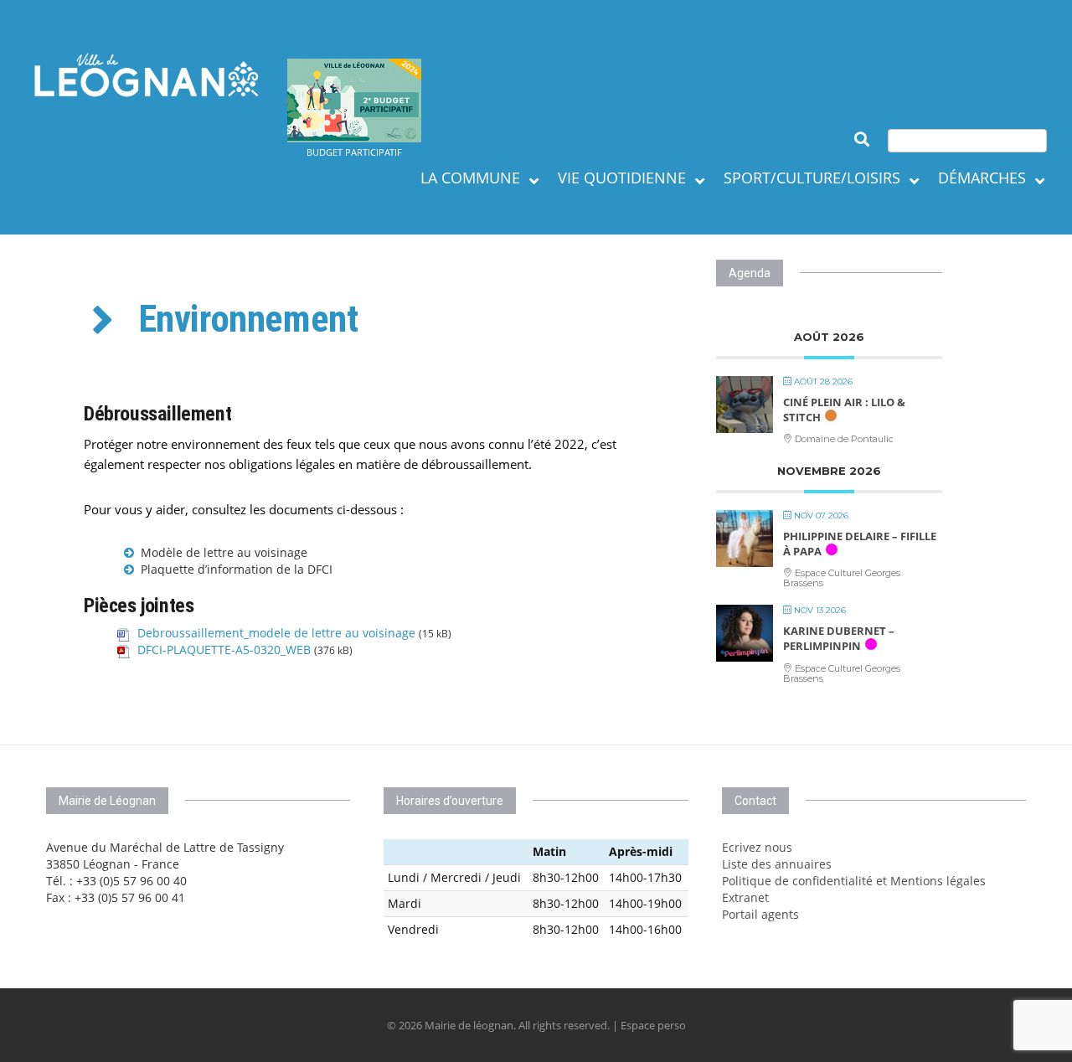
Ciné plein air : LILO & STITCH (844, 409)
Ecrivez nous (757, 847)
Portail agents (760, 914)
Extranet (745, 897)
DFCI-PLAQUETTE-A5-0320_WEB (224, 649)
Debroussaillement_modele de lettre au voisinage (276, 633)
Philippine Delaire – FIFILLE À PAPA (859, 543)
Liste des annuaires (777, 864)
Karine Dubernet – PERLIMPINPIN (838, 638)
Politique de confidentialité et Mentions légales (854, 881)
